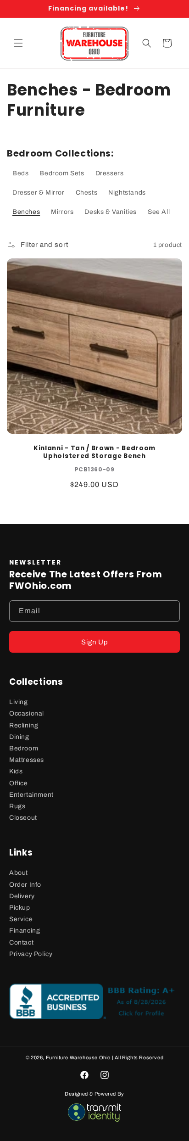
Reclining (23, 725)
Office (18, 783)
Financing (24, 930)
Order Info (25, 884)
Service (21, 919)
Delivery (22, 896)
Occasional (26, 713)
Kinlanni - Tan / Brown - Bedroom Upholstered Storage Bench (94, 452)
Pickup (19, 907)
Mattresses (26, 759)
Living (18, 702)
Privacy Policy (30, 954)
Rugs (17, 806)
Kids (15, 771)
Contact (21, 942)
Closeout (23, 817)
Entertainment (31, 794)
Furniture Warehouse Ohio (78, 1057)
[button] (18, 43)
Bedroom (23, 748)
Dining (19, 736)
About (18, 872)
